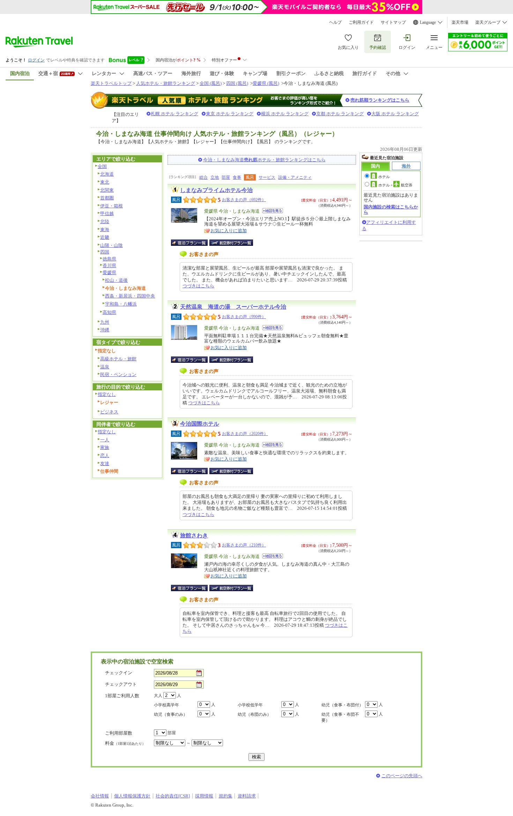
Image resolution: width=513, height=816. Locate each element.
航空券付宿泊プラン (231, 243)
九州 (104, 322)
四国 (104, 252)
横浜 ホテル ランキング (284, 113)
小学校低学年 (250, 705)
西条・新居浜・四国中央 (130, 296)
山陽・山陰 (111, 245)
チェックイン (118, 672)
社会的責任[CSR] (173, 796)
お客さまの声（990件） (244, 316)
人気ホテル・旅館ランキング (165, 83)
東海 (104, 229)
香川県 (109, 265)
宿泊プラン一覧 (193, 243)
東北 (104, 182)
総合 (203, 177)
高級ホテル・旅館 (118, 358)
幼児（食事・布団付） (342, 705)
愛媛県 (109, 272)
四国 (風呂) (237, 83)
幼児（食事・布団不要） (340, 717)
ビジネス (109, 411)
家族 (104, 447)
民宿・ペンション (118, 374)
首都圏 (107, 197)
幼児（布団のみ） (254, 714)
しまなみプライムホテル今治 (216, 190)
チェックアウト (121, 684)
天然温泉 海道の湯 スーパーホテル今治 (233, 307)
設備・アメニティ (295, 177)
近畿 (104, 237)
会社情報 (100, 796)
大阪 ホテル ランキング (395, 113)
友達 (104, 463)
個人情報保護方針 (132, 796)
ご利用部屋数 (118, 733)
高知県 (109, 312)
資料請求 (247, 796)
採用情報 (204, 796)
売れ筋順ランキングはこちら (379, 100)
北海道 (107, 174)
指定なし (107, 394)
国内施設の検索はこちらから (391, 209)
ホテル (384, 177)
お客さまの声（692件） (244, 199)
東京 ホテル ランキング (229, 113)
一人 (104, 439)
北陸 (104, 221)
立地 (214, 177)
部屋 (226, 177)
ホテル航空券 (395, 185)
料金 (125, 743)
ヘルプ (335, 22)
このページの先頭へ (401, 775)
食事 (237, 177)
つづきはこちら (198, 285)
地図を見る (272, 210)
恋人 (104, 455)
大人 (158, 695)
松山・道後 (116, 280)
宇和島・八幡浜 (121, 304)
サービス (267, 177)
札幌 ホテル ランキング (174, 113)
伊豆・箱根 (111, 205)
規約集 (225, 796)
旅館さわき (194, 535)
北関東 (107, 190)
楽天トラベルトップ (111, 83)
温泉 (104, 366)
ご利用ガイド (361, 22)
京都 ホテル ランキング (340, 113)
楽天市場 (460, 22)
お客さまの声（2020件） (245, 433)
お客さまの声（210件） (244, 545)
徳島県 (109, 259)
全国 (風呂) (211, 83)
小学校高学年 (166, 705)
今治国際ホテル (199, 424)
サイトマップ (393, 22)
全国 (102, 166)
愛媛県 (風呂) (266, 83)
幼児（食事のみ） (170, 714)
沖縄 (104, 329)
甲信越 (107, 213)
